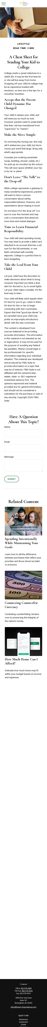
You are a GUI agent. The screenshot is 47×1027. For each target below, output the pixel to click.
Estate (23, 1025)
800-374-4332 (27, 991)
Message (9, 456)
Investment (23, 1022)
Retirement (23, 1019)
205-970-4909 (26, 988)
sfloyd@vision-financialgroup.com (23, 1007)
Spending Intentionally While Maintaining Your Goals (21, 543)
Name (7, 427)
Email (7, 441)
